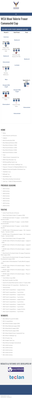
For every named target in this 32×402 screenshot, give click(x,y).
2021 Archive (6, 198)
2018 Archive (6, 205)
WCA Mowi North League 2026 (11, 328)
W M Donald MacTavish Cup (10, 162)
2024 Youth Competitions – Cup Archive (13, 297)
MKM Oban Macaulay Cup (9, 159)
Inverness (6, 37)
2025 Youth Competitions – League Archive (14, 289)
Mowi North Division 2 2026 (10, 150)
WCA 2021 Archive (8, 355)
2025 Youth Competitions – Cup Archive (13, 292)
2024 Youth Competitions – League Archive (14, 294)
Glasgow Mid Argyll (6, 85)
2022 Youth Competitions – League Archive (14, 304)
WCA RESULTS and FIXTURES (10, 318)
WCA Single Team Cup (8, 340)
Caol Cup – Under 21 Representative (12, 181)
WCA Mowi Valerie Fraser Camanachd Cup (13, 333)
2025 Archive (6, 188)
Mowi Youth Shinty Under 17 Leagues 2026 (14, 215)
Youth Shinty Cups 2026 (9, 278)
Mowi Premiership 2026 (9, 140)
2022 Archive (6, 196)
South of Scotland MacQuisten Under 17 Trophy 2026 (16, 282)
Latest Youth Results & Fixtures (11, 213)
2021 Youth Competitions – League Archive (14, 309)
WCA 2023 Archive (8, 350)
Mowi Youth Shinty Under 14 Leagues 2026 (14, 238)
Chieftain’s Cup (7, 171)
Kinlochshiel (6, 62)
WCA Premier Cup (7, 338)
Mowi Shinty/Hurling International (11, 179)
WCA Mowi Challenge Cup (9, 335)
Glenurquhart (6, 104)
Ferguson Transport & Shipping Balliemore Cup (15, 167)
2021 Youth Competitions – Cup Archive (13, 311)
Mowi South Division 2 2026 (10, 152)
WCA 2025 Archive (8, 345)
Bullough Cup (6, 174)
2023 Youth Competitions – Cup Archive (13, 301)
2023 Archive (6, 193)
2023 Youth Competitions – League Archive (14, 299)
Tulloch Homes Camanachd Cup (11, 157)
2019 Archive (6, 203)
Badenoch (17, 40)
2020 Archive (6, 200)
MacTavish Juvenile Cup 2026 (10, 280)
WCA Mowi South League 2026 (11, 330)
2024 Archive (6, 191)
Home (4, 133)
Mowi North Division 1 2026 (10, 145)
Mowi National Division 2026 (10, 142)
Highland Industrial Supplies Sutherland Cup (14, 169)
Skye (6, 79)
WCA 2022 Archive (8, 352)
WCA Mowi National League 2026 (11, 326)
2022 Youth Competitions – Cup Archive (13, 306)
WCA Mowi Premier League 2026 (11, 323)
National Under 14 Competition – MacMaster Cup (15, 285)
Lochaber (17, 65)
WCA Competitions (8, 321)
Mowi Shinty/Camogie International (12, 342)
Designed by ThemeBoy (6, 397)
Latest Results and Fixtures (10, 135)
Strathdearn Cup (7, 176)
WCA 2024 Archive (8, 347)
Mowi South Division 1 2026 (10, 147)
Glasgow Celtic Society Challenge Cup (12, 164)
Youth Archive (6, 287)
